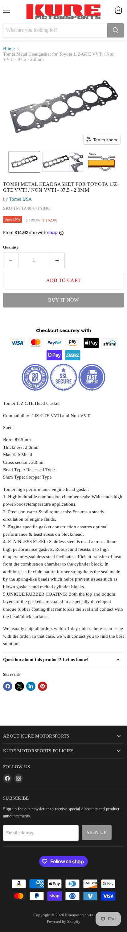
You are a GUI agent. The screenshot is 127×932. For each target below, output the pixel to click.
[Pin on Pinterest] (42, 686)
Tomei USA (20, 199)
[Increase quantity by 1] (57, 260)
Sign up (97, 832)
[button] (24, 161)
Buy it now (63, 300)
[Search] (115, 30)
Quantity (10, 247)
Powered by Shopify (63, 921)
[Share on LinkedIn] (30, 686)
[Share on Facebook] (7, 686)
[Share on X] (19, 686)
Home (9, 48)
